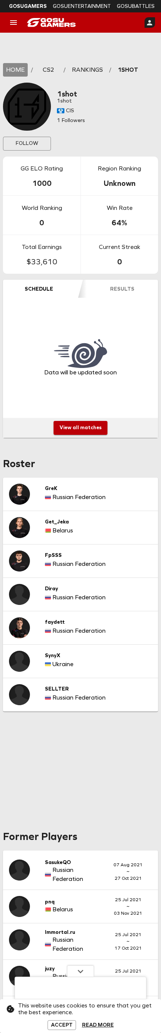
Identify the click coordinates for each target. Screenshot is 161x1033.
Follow (27, 143)
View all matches (80, 427)
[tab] (39, 289)
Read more (98, 1025)
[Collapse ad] (80, 971)
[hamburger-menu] (13, 22)
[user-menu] (150, 22)
